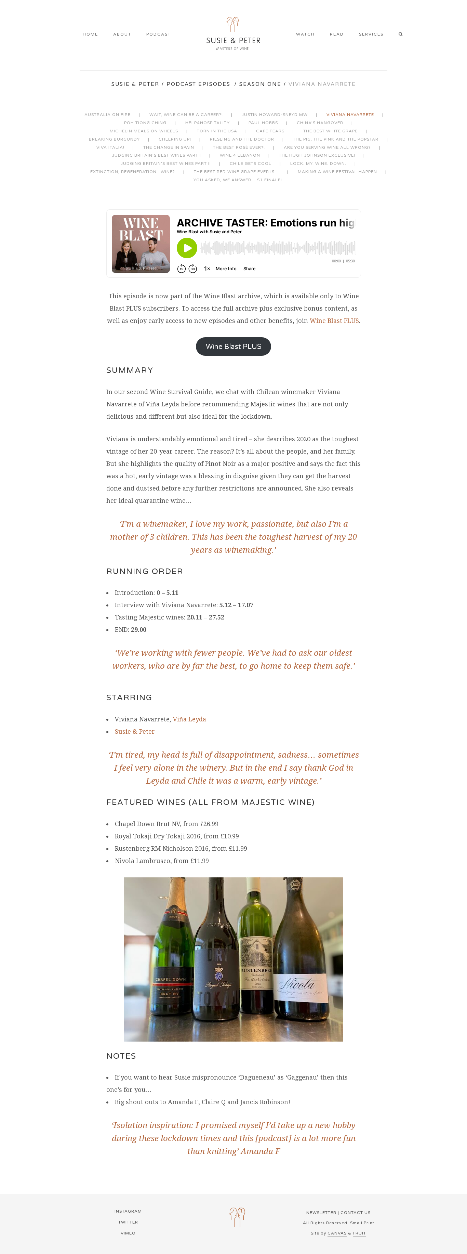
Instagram (128, 1211)
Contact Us (356, 1212)
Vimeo (128, 1233)
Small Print (362, 1222)
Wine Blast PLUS (334, 320)
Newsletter (321, 1212)
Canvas (337, 1233)
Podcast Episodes (198, 84)
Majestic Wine (276, 802)
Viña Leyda (189, 719)
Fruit (359, 1233)
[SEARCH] (403, 35)
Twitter (128, 1222)
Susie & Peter (135, 84)
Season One (260, 84)
